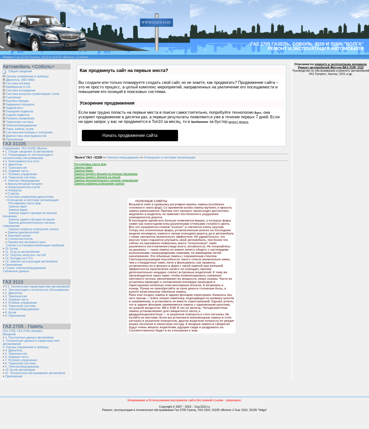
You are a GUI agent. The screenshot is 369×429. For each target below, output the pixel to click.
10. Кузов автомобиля (20, 369)
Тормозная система (19, 121)
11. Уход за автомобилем (22, 251)
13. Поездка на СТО (19, 258)
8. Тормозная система (20, 177)
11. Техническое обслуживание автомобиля (35, 373)
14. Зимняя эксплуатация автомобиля (31, 261)
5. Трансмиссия (16, 167)
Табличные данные (16, 271)
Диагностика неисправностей (26, 135)
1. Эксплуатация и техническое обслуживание (37, 289)
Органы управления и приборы (27, 76)
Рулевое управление (20, 118)
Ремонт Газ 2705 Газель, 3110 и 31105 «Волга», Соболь (45, 57)
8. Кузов (10, 312)
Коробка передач (17, 100)
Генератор (15, 190)
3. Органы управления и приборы (26, 347)
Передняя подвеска (19, 111)
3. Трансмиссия (16, 296)
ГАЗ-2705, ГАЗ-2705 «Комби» (22, 331)
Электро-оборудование (123, 157)
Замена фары (18, 209)
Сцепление (13, 97)
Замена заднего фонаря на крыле (31, 219)
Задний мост (15, 107)
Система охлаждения (20, 90)
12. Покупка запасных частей (25, 255)
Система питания (18, 83)
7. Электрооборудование (22, 309)
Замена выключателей (23, 232)
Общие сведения (20, 71)
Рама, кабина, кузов (19, 128)
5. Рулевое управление (21, 302)
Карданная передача (20, 104)
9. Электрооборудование (22, 366)
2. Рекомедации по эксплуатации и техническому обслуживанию (28, 156)
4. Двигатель (13, 164)
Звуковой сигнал (19, 235)
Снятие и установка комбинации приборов (35, 245)
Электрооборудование (21, 125)
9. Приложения (15, 315)
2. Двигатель (13, 293)
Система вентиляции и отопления (29, 132)
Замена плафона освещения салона (33, 229)
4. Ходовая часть (17, 299)
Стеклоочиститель (20, 238)
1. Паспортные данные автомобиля (29, 337)
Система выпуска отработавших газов (32, 93)
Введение (9, 334)
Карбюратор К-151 (18, 86)
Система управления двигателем (30, 196)
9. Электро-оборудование (22, 180)
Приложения (14, 139)
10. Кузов (11, 248)
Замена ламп (17, 206)
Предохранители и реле (24, 187)
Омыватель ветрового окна (26, 242)
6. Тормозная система (20, 305)
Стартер (13, 193)
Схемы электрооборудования (25, 267)
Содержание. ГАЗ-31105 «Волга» (25, 148)
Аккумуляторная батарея (25, 183)
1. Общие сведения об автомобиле (29, 151)
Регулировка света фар (24, 203)
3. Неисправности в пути (22, 161)
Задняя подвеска (17, 114)
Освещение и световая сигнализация (33, 200)
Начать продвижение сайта (129, 135)
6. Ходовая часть (17, 170)
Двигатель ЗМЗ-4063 (20, 79)
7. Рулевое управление (21, 174)
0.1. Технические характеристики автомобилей (37, 286)
